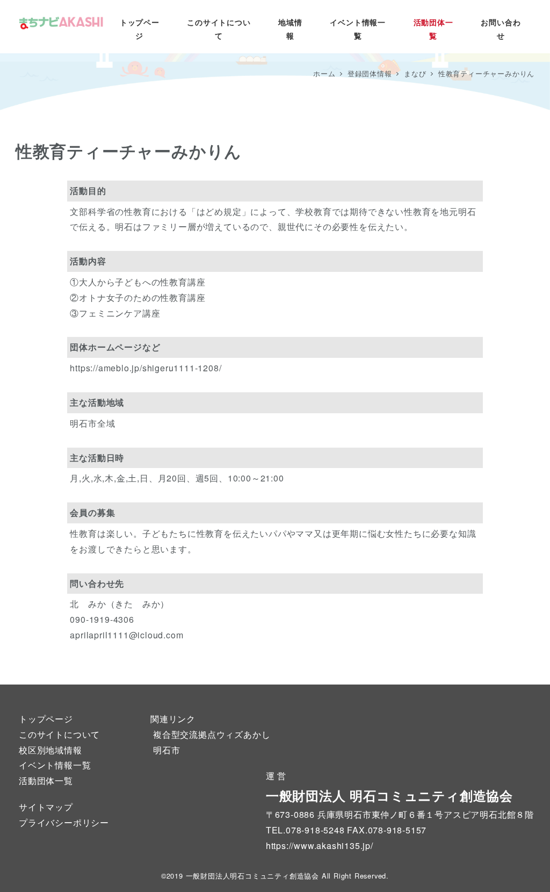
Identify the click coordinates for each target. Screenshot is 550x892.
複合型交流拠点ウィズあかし (211, 734)
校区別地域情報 (50, 750)
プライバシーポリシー (64, 822)
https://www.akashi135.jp (318, 845)
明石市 (166, 750)
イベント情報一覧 (55, 765)
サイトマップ (46, 807)
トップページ (46, 719)
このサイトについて (59, 734)
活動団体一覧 (46, 780)
